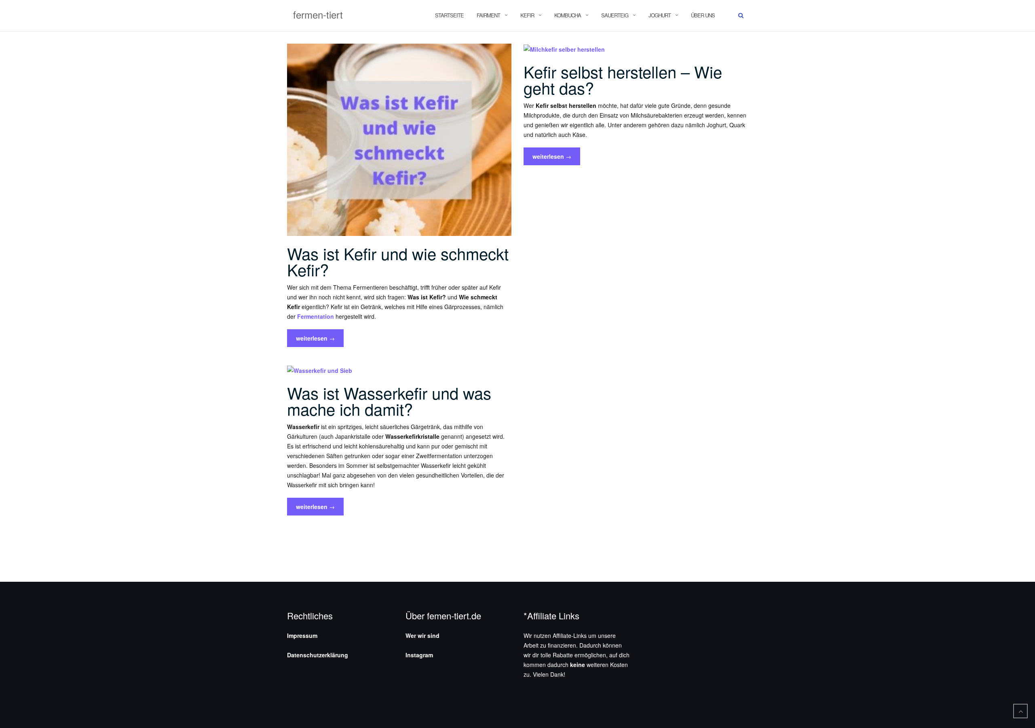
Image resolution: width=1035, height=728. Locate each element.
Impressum (302, 635)
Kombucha (567, 15)
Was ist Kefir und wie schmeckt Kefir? (398, 261)
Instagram (419, 655)
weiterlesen (315, 340)
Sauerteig (614, 15)
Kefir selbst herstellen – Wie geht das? (623, 79)
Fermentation (315, 316)
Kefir (527, 15)
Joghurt (659, 15)
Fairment (488, 15)
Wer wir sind (422, 635)
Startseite (449, 15)
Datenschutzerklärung (317, 655)
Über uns (703, 15)
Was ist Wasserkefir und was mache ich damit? (389, 400)
